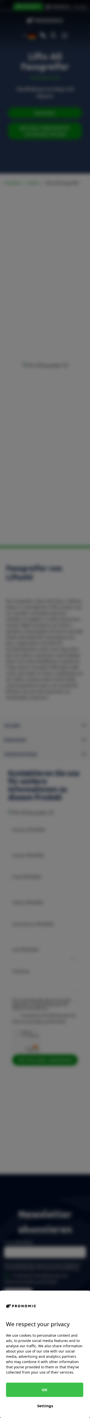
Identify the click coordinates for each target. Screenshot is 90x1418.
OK (44, 1389)
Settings (45, 1405)
